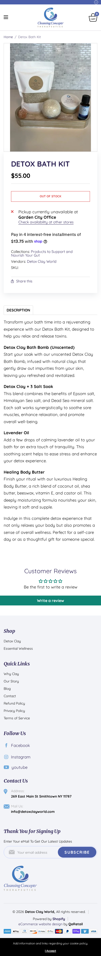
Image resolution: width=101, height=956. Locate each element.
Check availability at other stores (46, 222)
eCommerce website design (40, 924)
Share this (24, 281)
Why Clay (11, 674)
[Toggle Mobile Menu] (9, 17)
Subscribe (77, 852)
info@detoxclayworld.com (33, 811)
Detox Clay (12, 641)
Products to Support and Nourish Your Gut (42, 253)
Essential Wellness (18, 648)
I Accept (50, 950)
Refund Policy (14, 703)
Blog (7, 688)
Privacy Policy (14, 711)
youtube (19, 767)
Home (8, 37)
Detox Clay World (41, 261)
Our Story (11, 681)
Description (18, 310)
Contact (10, 696)
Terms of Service (17, 718)
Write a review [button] (50, 600)
